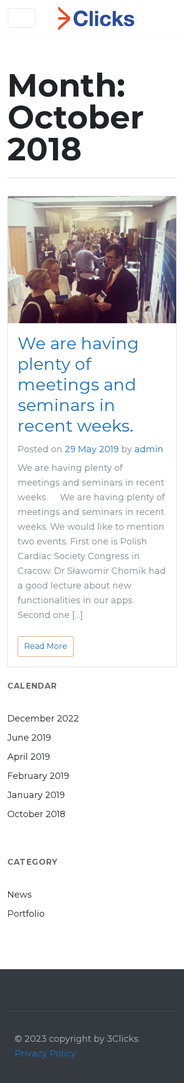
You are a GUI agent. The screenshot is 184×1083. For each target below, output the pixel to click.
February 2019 (38, 776)
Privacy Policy (45, 1053)
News (19, 894)
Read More (45, 646)
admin (148, 449)
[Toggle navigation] (21, 18)
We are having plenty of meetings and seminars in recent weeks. (78, 384)
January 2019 (36, 795)
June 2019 (29, 737)
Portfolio (26, 913)
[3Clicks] (96, 18)
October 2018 (36, 814)
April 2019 (28, 756)
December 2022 (43, 718)
